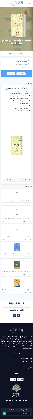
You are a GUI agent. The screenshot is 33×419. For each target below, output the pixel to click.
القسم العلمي (11, 53)
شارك (10, 74)
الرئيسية (28, 53)
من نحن (29, 364)
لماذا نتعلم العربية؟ (26, 358)
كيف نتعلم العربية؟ (26, 361)
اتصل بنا (29, 368)
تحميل (20, 74)
